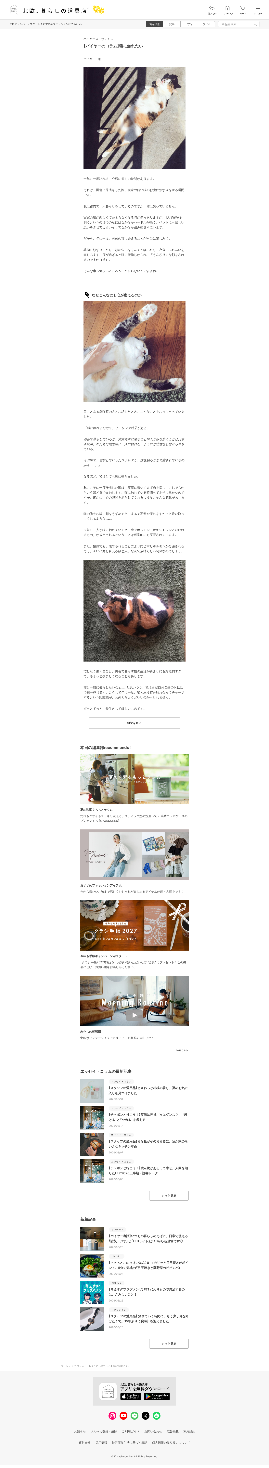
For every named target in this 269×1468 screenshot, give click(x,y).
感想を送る (134, 723)
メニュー (258, 13)
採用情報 (101, 1442)
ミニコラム (77, 1365)
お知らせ (80, 1431)
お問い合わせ (153, 1431)
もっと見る (169, 1195)
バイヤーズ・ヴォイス (98, 39)
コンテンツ (227, 13)
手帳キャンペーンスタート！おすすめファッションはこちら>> (45, 24)
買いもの (212, 13)
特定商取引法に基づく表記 (129, 1442)
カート (243, 13)
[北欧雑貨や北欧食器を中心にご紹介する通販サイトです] (55, 9)
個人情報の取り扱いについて (171, 1442)
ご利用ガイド (131, 1431)
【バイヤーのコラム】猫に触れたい (113, 46)
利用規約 (189, 1431)
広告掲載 (173, 1431)
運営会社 (85, 1442)
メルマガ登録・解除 (104, 1431)
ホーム (64, 1365)
